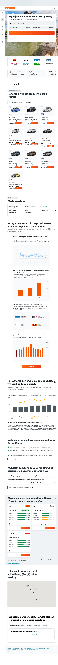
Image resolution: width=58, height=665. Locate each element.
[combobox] (16, 19)
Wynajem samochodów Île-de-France (15, 649)
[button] (2, 8)
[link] (31, 366)
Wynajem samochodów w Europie (26, 648)
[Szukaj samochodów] (3, 19)
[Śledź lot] (3, 30)
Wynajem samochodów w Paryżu (14, 651)
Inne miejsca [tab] (37, 625)
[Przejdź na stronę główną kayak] (10, 8)
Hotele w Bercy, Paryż (37, 637)
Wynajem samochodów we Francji (42, 648)
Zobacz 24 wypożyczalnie (13, 563)
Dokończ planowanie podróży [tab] (17, 625)
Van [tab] (45, 395)
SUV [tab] (41, 395)
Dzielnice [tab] (29, 625)
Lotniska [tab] (45, 625)
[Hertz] (52, 506)
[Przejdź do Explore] (3, 26)
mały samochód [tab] (12, 395)
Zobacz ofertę (19, 123)
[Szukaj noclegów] (3, 16)
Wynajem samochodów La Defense (32, 649)
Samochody (15, 648)
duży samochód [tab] (34, 395)
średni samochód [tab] (23, 395)
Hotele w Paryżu (35, 634)
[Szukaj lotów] (3, 12)
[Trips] (3, 34)
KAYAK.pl (9, 648)
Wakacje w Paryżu (15, 637)
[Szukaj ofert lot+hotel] (3, 22)
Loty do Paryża (14, 634)
